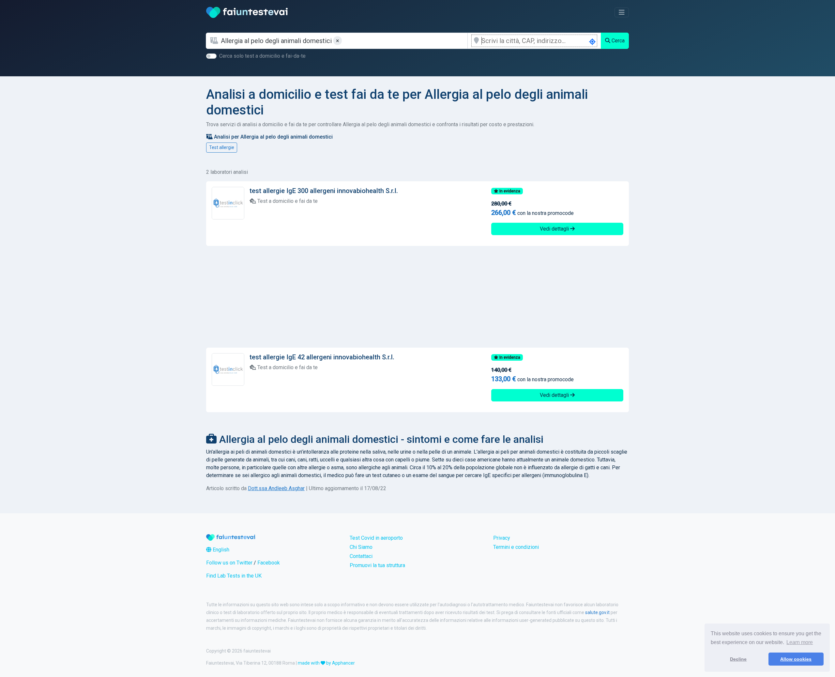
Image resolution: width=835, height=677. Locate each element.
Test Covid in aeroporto (376, 538)
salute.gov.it (597, 612)
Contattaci (361, 556)
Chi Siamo (361, 547)
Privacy (501, 538)
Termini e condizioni (516, 547)
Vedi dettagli (555, 229)
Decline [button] (738, 659)
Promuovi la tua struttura (377, 565)
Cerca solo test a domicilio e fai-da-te (262, 56)
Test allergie (221, 147)
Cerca (617, 41)
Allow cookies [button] (796, 659)
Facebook (268, 563)
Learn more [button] (799, 642)
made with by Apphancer (326, 663)
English (220, 550)
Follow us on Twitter (229, 563)
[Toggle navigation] (622, 12)
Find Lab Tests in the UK (234, 576)
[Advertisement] (417, 296)
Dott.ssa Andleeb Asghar (276, 488)
